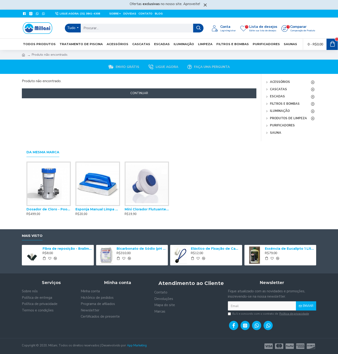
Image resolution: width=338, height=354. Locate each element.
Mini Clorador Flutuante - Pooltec (147, 209)
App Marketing (137, 345)
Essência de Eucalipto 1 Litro (290, 249)
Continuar (139, 93)
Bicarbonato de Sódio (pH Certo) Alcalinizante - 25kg (141, 249)
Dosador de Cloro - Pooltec (48, 209)
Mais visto (32, 236)
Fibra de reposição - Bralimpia (67, 249)
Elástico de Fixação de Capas (216, 249)
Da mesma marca (42, 152)
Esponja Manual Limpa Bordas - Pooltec (97, 209)
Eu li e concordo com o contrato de (270, 314)
